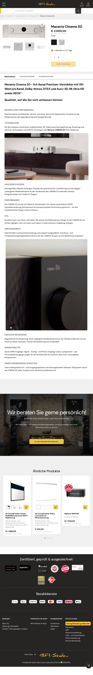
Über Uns (5, 623)
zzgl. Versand (62, 33)
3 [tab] (49, 538)
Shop (2, 16)
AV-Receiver (32, 16)
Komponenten (21, 16)
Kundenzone (55, 623)
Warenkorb (55, 626)
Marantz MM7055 (71, 513)
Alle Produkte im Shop (38, 623)
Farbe (53, 36)
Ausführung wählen (26, 507)
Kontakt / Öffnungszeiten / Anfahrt (14, 629)
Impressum (69, 627)
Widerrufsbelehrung (72, 638)
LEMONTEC (66, 662)
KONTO (88, 6)
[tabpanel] (17, 506)
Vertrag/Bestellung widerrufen (78, 623)
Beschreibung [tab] (10, 76)
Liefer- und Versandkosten (75, 635)
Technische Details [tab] (27, 76)
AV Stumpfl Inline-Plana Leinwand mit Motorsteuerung (45, 515)
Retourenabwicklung (72, 641)
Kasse (53, 629)
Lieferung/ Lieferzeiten (10, 626)
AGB (67, 630)
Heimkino (9, 16)
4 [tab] (51, 538)
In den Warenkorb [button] (85, 507)
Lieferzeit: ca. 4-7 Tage (63, 50)
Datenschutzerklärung (73, 633)
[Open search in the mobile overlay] (47, 11)
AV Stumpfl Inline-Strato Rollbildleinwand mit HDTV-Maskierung (16, 515)
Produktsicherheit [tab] (46, 76)
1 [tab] (44, 538)
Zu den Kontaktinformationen (46, 441)
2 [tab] (47, 538)
